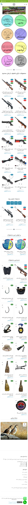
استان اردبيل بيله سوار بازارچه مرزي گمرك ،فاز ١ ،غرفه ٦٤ (15, 459)
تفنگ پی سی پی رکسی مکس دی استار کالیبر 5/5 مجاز (7, 92)
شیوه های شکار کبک (14, 437)
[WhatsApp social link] (3, 1)
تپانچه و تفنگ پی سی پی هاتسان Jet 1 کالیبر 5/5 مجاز (7, 130)
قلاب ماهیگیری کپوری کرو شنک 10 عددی (21, 318)
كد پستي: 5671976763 (22, 461)
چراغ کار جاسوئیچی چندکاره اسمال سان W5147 (21, 337)
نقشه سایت (24, 484)
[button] (22, 89)
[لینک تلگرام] (2, 1)
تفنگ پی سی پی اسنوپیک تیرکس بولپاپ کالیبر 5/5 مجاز (7, 111)
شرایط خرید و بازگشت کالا (21, 479)
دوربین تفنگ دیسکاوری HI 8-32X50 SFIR (20, 168)
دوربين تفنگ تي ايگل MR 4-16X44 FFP (7, 168)
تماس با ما (24, 472)
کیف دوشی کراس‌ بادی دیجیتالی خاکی (9, 375)
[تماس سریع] (25, 502)
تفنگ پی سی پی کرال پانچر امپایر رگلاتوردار (20, 92)
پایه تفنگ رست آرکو (23, 375)
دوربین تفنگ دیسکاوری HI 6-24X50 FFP (7, 149)
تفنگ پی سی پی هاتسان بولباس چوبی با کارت (20, 130)
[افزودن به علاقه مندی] (19, 89)
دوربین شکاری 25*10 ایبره (8, 278)
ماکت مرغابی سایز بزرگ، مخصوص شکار (8, 252)
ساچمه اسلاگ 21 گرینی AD (22, 413)
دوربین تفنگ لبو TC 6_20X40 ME (20, 187)
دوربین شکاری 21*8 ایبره (22, 298)
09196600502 (17, 1)
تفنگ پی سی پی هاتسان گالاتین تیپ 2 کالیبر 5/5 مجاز (20, 111)
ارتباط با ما (24, 474)
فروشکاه (25, 477)
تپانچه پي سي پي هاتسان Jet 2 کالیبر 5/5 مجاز (20, 149)
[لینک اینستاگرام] (5, 1)
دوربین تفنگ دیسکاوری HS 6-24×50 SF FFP (7, 187)
